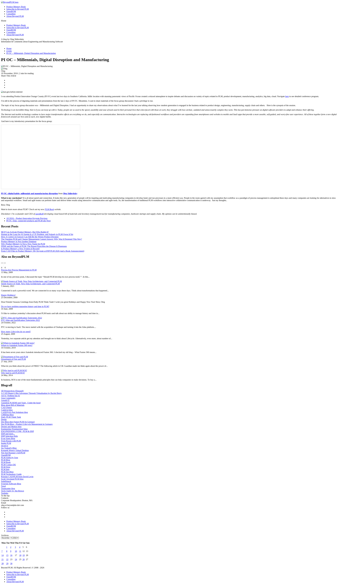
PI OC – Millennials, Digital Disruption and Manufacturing (31, 53)
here (287, 96)
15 (7, 555)
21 (2, 559)
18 (20, 555)
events (9, 51)
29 (7, 563)
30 (11, 563)
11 (20, 551)
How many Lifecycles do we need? (16, 331)
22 (7, 559)
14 (2, 555)
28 (2, 563)
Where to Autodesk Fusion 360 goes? (16, 345)
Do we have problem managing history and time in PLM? (25, 306)
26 (24, 559)
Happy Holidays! (8, 295)
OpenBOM (11, 11)
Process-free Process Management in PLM (19, 270)
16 (11, 555)
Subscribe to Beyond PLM (17, 9)
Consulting (10, 14)
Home (9, 48)
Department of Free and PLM (13, 359)
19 (24, 555)
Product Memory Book (16, 7)
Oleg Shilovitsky (70, 193)
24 (16, 559)
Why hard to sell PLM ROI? (13, 373)
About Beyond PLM (15, 16)
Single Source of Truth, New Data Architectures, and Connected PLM (30, 284)
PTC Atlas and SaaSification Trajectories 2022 (20, 320)
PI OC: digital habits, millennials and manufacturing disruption (29, 193)
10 (16, 551)
